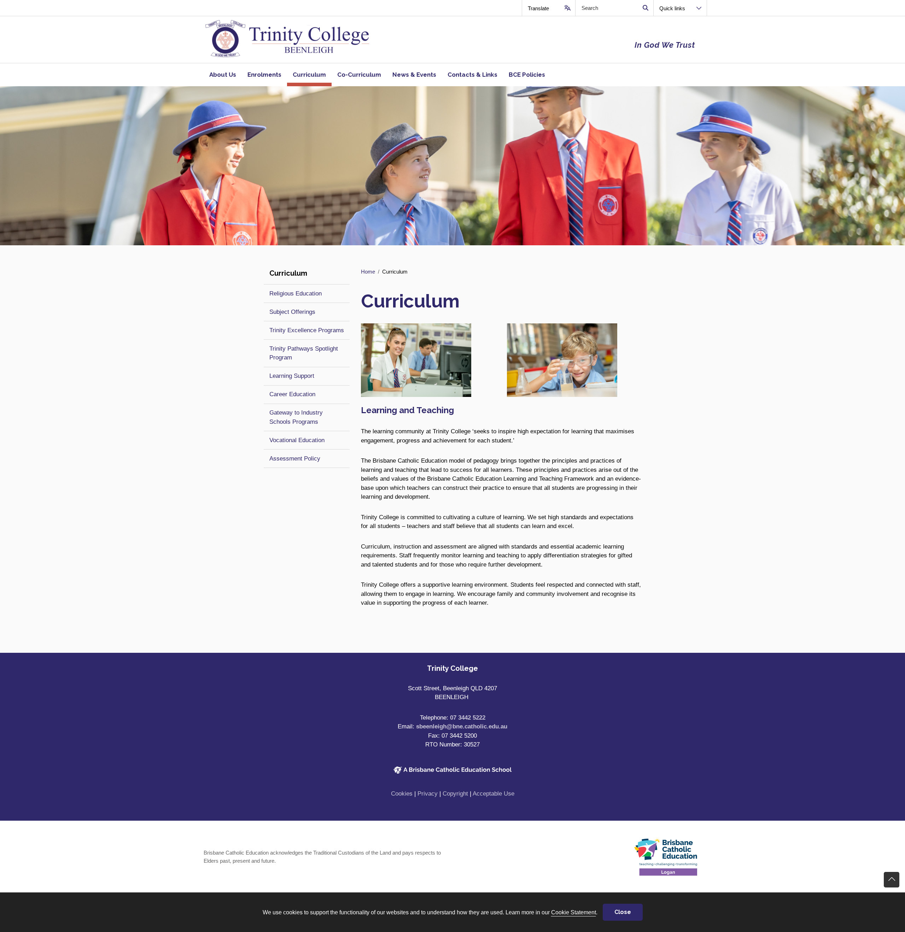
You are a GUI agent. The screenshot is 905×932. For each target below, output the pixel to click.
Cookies (402, 793)
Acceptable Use (493, 793)
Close (622, 912)
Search (645, 8)
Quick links (672, 8)
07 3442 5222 (467, 717)
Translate (538, 8)
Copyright (455, 793)
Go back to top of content (891, 879)
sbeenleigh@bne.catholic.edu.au (461, 726)
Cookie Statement (573, 912)
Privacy (428, 793)
